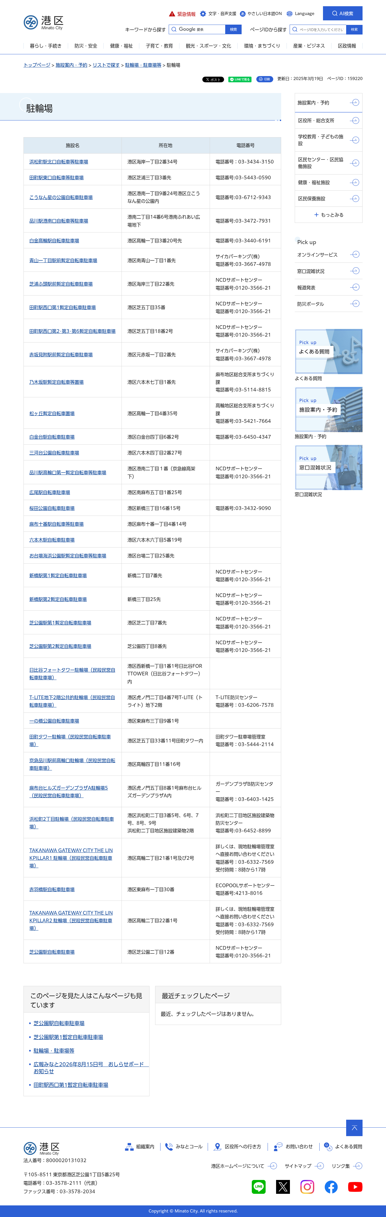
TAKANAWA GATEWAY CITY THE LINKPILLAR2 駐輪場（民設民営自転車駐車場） (71, 920)
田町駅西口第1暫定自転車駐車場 (62, 307)
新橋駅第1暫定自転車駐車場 (58, 575)
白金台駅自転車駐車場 (52, 437)
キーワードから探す (174, 29)
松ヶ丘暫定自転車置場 (52, 413)
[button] (182, 13)
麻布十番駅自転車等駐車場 (56, 524)
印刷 (267, 79)
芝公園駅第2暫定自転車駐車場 (60, 646)
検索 (354, 29)
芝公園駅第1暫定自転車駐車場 (60, 623)
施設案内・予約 (71, 65)
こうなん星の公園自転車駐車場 (61, 197)
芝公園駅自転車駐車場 (52, 952)
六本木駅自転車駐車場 (52, 540)
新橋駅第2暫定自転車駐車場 (58, 599)
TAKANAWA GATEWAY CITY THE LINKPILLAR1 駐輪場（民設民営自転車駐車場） (71, 858)
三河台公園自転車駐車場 (54, 453)
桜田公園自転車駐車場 (52, 508)
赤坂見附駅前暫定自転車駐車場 (61, 354)
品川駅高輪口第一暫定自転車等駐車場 (67, 472)
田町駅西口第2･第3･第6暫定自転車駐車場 (72, 331)
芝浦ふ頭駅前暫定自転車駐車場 (61, 284)
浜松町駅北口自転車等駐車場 (58, 162)
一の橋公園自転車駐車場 (54, 721)
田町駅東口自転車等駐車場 (56, 177)
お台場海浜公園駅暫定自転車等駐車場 (67, 555)
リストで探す (106, 65)
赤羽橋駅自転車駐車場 (52, 889)
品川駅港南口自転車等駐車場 (58, 221)
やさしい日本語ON (265, 14)
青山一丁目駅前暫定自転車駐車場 (63, 260)
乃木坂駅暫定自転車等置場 (56, 382)
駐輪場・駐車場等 (143, 65)
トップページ (36, 65)
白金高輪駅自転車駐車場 (54, 240)
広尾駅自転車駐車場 (49, 492)
